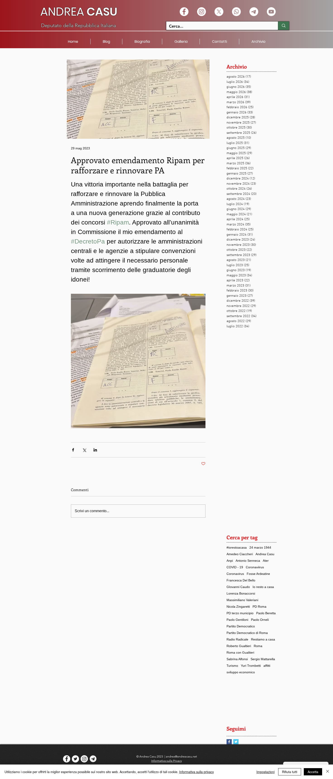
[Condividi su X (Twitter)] (84, 450)
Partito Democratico (241, 626)
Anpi (230, 560)
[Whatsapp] (236, 11)
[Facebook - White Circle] (184, 11)
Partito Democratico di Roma (247, 633)
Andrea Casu (265, 554)
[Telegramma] (253, 11)
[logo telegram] (93, 758)
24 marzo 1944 (260, 547)
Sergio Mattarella (263, 659)
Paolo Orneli (260, 619)
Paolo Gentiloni (237, 619)
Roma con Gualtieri (240, 652)
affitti (266, 665)
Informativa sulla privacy (196, 771)
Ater (266, 560)
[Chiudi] (327, 771)
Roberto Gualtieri (239, 646)
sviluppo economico (241, 672)
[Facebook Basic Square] (229, 741)
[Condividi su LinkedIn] (95, 450)
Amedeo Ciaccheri (240, 554)
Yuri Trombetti (251, 665)
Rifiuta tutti (289, 771)
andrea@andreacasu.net (181, 756)
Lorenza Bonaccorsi (241, 593)
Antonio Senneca (248, 560)
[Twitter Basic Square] (236, 741)
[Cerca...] (283, 26)
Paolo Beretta (266, 613)
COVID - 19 (235, 567)
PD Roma (259, 606)
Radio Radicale (237, 639)
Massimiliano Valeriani (242, 600)
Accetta (313, 771)
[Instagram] (201, 11)
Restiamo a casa (263, 639)
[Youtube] (271, 11)
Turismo (232, 665)
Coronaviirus (255, 567)
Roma (258, 646)
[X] (219, 11)
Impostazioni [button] (265, 771)
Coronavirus (235, 574)
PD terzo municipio (240, 613)
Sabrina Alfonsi (237, 659)
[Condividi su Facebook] (73, 450)
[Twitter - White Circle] (75, 758)
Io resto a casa (263, 587)
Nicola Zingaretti (238, 606)
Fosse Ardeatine (258, 574)
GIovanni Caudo (238, 587)
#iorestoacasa (237, 547)
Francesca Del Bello (241, 580)
